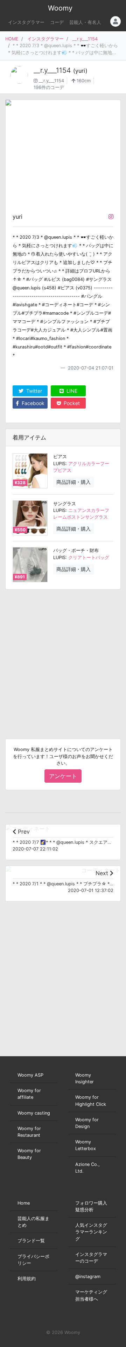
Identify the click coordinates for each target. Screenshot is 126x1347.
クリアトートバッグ (88, 557)
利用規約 (27, 1278)
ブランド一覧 (31, 1240)
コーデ (57, 22)
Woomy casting (34, 1113)
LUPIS (59, 463)
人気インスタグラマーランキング (91, 1232)
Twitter (33, 391)
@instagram (87, 1276)
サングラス (64, 503)
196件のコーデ (49, 87)
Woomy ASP (30, 1075)
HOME (12, 38)
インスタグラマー (26, 22)
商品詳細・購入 (73, 482)
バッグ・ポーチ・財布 (76, 550)
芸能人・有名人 (85, 22)
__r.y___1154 (85, 38)
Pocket (71, 403)
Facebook (32, 403)
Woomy (60, 8)
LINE (71, 391)
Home (24, 1203)
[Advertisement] (63, 658)
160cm (83, 80)
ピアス (60, 456)
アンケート (63, 776)
